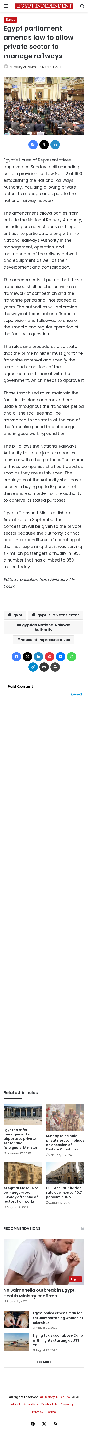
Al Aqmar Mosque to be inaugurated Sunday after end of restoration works (21, 1195)
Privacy (37, 1412)
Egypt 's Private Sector (57, 615)
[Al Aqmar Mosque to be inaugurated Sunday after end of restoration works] (23, 1173)
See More (44, 1362)
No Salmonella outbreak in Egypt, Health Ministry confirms (40, 1293)
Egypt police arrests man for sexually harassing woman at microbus (58, 1318)
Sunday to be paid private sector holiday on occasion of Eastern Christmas (65, 1143)
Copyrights (69, 1404)
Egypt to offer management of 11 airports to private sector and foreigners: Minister (20, 1138)
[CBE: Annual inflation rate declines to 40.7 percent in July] (65, 1173)
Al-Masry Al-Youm (23, 67)
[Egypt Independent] (44, 6)
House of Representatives (45, 639)
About (15, 1404)
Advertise (30, 1404)
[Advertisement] (44, 893)
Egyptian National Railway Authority (45, 627)
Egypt (10, 19)
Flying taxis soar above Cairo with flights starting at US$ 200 (58, 1340)
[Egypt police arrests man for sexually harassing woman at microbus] (16, 1319)
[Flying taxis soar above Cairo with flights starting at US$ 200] (16, 1342)
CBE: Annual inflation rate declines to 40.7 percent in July (64, 1192)
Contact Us (49, 1404)
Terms (51, 1412)
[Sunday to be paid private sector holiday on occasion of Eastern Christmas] (65, 1117)
